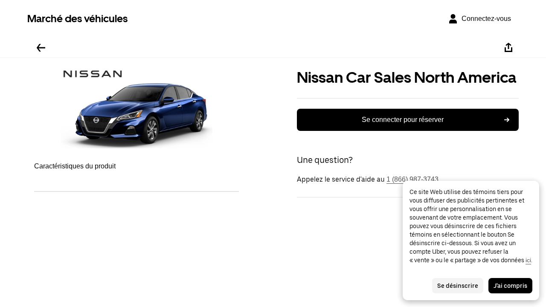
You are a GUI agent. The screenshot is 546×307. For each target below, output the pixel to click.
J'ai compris (510, 285)
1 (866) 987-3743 (412, 179)
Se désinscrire (457, 285)
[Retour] (41, 48)
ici (528, 260)
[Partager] (508, 48)
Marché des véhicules (77, 18)
